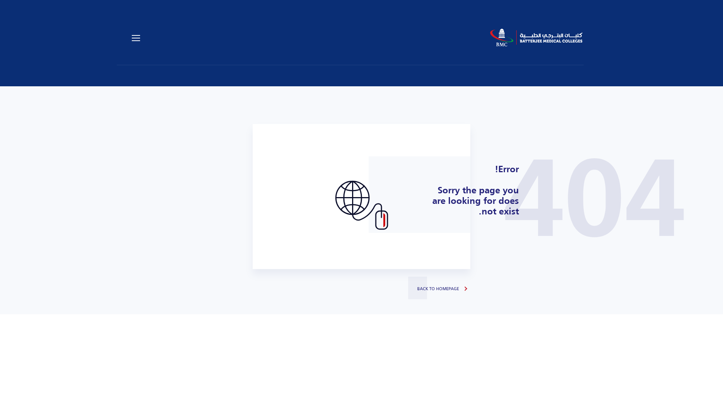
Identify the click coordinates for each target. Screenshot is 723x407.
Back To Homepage (438, 288)
